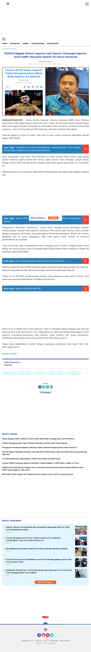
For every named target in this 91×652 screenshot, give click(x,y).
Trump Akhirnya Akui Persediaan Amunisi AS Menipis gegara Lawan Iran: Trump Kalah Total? (39, 560)
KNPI (52, 373)
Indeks (26, 43)
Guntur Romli (25, 373)
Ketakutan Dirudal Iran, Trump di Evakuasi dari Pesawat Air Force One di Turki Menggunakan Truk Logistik (38, 571)
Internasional (53, 43)
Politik (60, 373)
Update (54, 218)
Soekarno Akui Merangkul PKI (28, 288)
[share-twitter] (43, 387)
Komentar (46, 392)
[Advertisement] (45, 16)
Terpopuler (15, 43)
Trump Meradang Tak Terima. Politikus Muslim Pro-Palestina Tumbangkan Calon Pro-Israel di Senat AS (33, 539)
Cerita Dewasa (37, 43)
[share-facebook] (39, 387)
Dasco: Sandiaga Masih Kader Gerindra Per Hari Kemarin (40, 261)
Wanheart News (73, 373)
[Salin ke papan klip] (51, 387)
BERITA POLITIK (10, 373)
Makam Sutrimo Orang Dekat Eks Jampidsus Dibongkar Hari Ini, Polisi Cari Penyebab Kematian (37, 528)
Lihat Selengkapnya (45, 582)
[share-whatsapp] (47, 387)
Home (4, 43)
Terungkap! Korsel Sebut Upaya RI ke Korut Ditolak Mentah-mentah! (37, 549)
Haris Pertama (40, 373)
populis (13, 354)
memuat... (8, 365)
